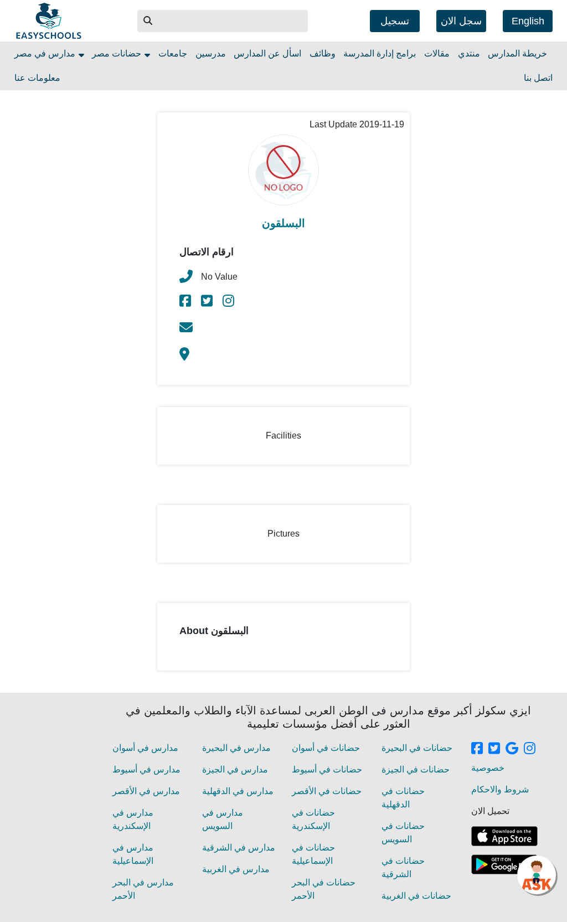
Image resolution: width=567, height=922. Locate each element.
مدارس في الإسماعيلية (132, 854)
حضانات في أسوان (326, 748)
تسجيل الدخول (394, 24)
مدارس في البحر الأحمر (143, 889)
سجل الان (461, 21)
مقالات (437, 53)
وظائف (323, 53)
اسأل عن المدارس (267, 53)
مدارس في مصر (46, 53)
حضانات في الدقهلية (403, 797)
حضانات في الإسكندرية (313, 819)
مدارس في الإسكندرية (132, 819)
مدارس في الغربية (236, 869)
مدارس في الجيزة (235, 769)
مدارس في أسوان (145, 748)
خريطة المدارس (517, 53)
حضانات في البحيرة (417, 748)
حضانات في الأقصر (327, 791)
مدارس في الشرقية (238, 847)
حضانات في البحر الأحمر (323, 889)
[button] (148, 21)
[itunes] (504, 836)
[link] (186, 302)
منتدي (469, 53)
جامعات (172, 53)
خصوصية (487, 767)
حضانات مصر (117, 53)
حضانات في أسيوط (327, 769)
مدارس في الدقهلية (238, 791)
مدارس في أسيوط (146, 769)
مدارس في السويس (222, 819)
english (528, 21)
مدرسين (210, 53)
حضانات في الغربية (416, 895)
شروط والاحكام (500, 789)
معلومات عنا (37, 78)
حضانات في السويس (403, 832)
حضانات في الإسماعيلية (313, 854)
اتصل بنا (538, 78)
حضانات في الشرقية (403, 867)
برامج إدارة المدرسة (379, 53)
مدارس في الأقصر (146, 791)
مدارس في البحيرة (236, 748)
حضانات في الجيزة (416, 769)
